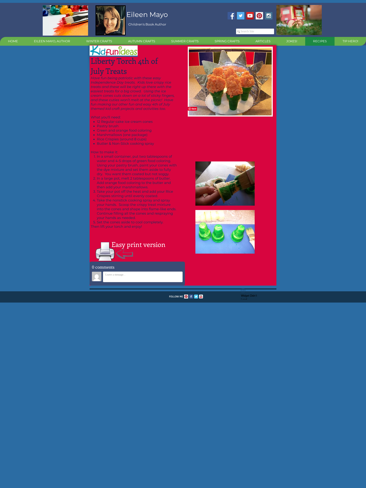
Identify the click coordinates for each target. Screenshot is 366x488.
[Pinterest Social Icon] (259, 15)
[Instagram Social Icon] (268, 15)
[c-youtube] (201, 297)
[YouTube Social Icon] (250, 15)
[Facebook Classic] (191, 297)
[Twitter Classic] (196, 297)
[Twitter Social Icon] (240, 15)
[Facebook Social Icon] (231, 15)
